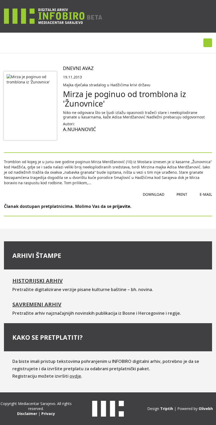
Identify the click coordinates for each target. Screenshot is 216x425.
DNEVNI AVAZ (78, 68)
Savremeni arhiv (36, 304)
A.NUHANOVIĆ (79, 129)
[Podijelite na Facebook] (67, 142)
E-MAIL (206, 194)
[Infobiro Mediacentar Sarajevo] (53, 15)
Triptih (166, 408)
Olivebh (206, 408)
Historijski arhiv (37, 280)
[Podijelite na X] (84, 142)
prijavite (121, 206)
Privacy (48, 413)
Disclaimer (27, 413)
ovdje (75, 376)
